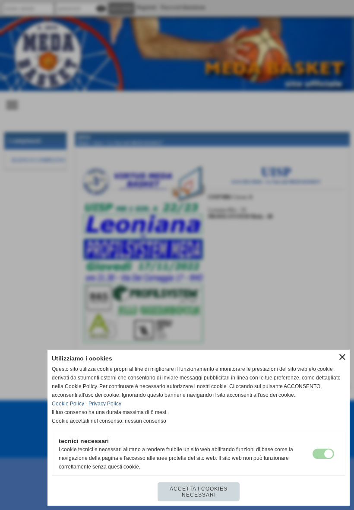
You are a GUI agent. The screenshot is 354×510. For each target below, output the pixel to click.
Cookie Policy (68, 404)
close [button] (342, 357)
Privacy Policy (104, 404)
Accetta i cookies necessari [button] (199, 492)
